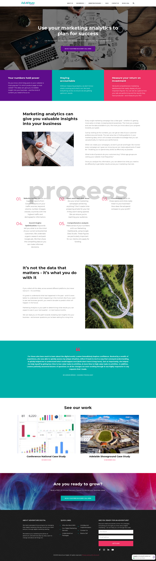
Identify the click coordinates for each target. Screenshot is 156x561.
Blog (107, 3)
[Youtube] (113, 550)
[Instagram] (104, 550)
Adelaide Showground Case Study (109, 456)
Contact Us (115, 3)
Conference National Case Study (46, 456)
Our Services (80, 3)
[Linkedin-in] (108, 550)
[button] (133, 3)
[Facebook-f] (100, 550)
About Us (70, 3)
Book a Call (125, 3)
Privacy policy (86, 555)
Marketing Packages (95, 3)
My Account (95, 555)
